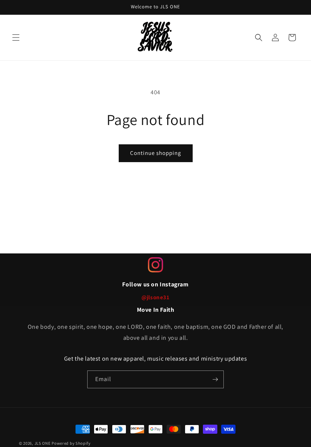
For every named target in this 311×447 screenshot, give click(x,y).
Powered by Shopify (71, 443)
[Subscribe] (215, 379)
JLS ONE (43, 443)
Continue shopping (155, 152)
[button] (16, 37)
